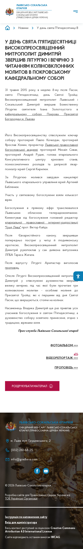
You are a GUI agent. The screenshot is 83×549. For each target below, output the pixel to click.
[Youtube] (46, 471)
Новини (23, 28)
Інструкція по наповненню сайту (26, 517)
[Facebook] (37, 471)
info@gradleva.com (24, 459)
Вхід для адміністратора (21, 522)
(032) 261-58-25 (22, 450)
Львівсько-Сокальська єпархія (46, 422)
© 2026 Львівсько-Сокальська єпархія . (28, 485)
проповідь (12, 268)
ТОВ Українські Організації (21, 498)
